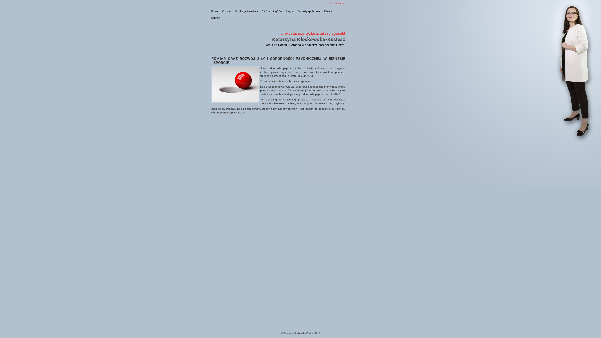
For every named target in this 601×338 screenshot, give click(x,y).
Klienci (328, 11)
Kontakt (215, 17)
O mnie (226, 11)
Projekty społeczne (309, 11)
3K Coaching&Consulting (277, 11)
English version (337, 3)
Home (214, 11)
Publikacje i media (245, 11)
